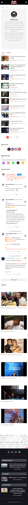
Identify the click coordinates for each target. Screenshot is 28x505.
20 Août (17, 258)
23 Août (6, 186)
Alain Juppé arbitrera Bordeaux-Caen (18, 99)
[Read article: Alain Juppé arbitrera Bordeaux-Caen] (5, 101)
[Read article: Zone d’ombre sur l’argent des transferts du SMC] (5, 130)
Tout (3, 52)
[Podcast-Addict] (9, 163)
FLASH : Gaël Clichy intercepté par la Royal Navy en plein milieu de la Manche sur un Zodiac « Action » (17, 465)
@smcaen (20, 233)
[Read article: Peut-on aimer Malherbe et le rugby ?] (5, 94)
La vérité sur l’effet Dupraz (16, 121)
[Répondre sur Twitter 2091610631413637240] (6, 195)
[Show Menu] (2, 2)
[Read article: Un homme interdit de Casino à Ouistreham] (5, 85)
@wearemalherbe (19, 184)
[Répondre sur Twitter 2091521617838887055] (6, 227)
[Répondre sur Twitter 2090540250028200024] (6, 274)
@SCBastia (9, 241)
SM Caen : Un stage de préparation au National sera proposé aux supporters (18, 66)
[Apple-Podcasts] (4, 163)
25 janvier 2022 (22, 123)
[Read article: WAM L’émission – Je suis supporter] (4, 479)
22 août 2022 (22, 108)
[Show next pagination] (20, 137)
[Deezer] (18, 163)
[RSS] (23, 163)
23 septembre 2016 (18, 479)
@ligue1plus (12, 258)
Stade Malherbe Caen (11, 233)
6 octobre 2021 (22, 132)
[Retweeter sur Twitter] (9, 231)
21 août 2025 (22, 60)
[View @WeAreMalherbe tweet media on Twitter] (17, 190)
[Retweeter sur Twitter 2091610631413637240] (9, 195)
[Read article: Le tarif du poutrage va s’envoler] (5, 108)
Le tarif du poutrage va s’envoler (17, 106)
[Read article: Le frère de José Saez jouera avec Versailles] (5, 58)
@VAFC (9, 237)
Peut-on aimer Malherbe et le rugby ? (18, 92)
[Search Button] (26, 2)
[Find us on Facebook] (8, 452)
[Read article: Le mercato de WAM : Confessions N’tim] (5, 115)
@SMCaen (20, 188)
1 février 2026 (18, 469)
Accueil (2, 7)
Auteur (6, 7)
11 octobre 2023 (14, 96)
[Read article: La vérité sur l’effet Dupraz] (5, 123)
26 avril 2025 (21, 70)
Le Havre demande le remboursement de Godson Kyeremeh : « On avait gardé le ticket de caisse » (17, 491)
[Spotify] (14, 163)
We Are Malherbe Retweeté (15, 231)
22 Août (6, 235)
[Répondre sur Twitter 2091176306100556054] (6, 251)
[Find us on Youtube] (19, 452)
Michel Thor (14, 60)
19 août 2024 (22, 78)
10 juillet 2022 (22, 116)
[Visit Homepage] (14, 2)
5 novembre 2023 (14, 89)
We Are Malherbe (9, 184)
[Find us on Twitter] (12, 452)
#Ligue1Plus (8, 272)
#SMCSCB (7, 244)
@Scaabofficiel (10, 239)
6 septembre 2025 (18, 495)
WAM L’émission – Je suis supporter (18, 477)
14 (16, 137)
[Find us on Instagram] (16, 452)
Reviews (9, 52)
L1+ (6, 258)
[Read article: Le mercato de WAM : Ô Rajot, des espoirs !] (5, 77)
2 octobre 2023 (22, 101)
